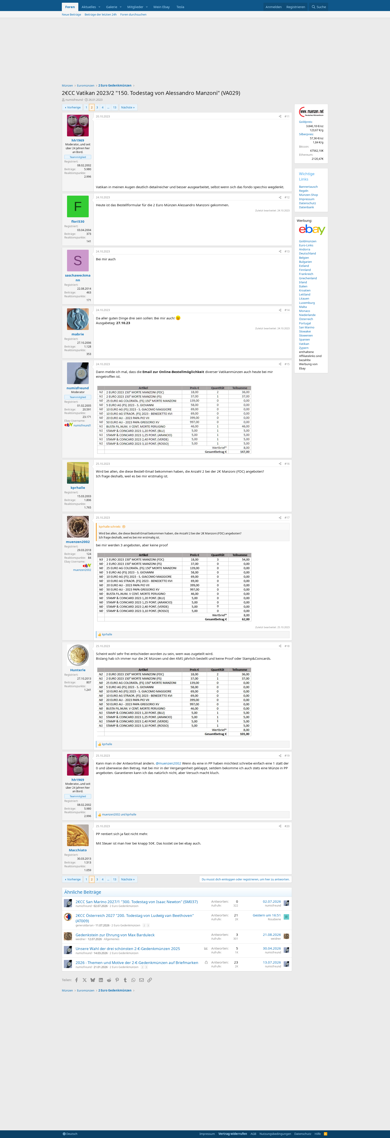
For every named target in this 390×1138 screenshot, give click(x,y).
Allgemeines (111, 939)
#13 (287, 251)
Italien (303, 286)
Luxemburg (307, 303)
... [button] (108, 107)
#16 (287, 464)
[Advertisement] (195, 51)
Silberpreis (306, 134)
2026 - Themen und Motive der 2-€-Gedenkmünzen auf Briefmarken (137, 962)
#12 (287, 197)
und (119, 814)
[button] (99, 7)
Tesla (180, 7)
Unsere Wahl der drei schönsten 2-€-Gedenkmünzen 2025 (128, 948)
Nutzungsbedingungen (275, 1134)
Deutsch (71, 1134)
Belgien (304, 258)
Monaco (304, 311)
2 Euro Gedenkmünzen (124, 906)
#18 (287, 646)
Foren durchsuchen (133, 14)
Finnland (305, 270)
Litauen (304, 298)
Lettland (304, 294)
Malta (303, 307)
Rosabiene (274, 919)
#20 (287, 826)
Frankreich (306, 274)
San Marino (306, 327)
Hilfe (318, 1134)
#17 (287, 518)
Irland (303, 282)
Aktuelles (89, 7)
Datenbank (306, 207)
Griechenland (308, 278)
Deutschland (307, 253)
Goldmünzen (307, 241)
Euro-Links (306, 245)
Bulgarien (305, 262)
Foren (70, 7)
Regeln (303, 191)
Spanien (304, 339)
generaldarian (84, 925)
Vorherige (74, 107)
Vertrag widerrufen (232, 1134)
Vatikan (304, 344)
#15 (287, 364)
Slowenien (306, 335)
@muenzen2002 (168, 763)
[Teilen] (280, 116)
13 (114, 107)
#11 (287, 116)
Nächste (126, 107)
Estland (304, 266)
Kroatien (305, 290)
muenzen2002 (82, 570)
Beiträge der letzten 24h (101, 14)
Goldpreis (305, 122)
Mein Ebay (161, 7)
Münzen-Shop (308, 195)
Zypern (304, 348)
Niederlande (307, 315)
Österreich (306, 319)
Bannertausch (308, 187)
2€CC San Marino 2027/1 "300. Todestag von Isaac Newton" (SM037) (137, 901)
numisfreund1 (82, 425)
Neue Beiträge (71, 14)
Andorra (304, 249)
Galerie (111, 7)
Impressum (306, 199)
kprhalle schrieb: (110, 526)
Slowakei (305, 331)
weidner (81, 939)
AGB (253, 1134)
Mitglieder (135, 7)
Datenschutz (307, 203)
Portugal (305, 323)
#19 (287, 756)
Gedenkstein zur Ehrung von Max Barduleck (115, 934)
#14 (287, 310)
